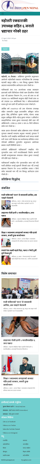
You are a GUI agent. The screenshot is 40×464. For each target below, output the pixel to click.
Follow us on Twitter (9, 425)
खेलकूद (5, 451)
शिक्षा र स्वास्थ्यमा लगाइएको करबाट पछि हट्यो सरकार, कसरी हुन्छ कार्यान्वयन (18, 382)
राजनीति (5, 440)
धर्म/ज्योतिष (26, 455)
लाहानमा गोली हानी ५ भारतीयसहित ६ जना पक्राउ (19, 341)
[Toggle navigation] (2, 14)
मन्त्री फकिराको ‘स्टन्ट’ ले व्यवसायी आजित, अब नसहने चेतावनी (17, 303)
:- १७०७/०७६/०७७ (14, 406)
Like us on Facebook (9, 421)
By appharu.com (26, 460)
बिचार (4, 448)
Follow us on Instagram (10, 433)
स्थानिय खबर (6, 455)
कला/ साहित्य (26, 448)
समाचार (25, 440)
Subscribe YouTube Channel (11, 429)
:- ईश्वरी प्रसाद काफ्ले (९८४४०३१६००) (15, 410)
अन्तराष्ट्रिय (25, 444)
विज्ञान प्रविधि (26, 451)
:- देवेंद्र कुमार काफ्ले (11, 414)
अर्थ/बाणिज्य (6, 444)
